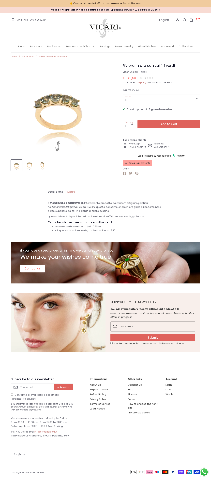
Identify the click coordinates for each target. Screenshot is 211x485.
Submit (153, 338)
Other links (135, 379)
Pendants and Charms (80, 46)
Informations (98, 379)
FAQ (130, 389)
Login (169, 384)
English (164, 20)
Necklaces (54, 46)
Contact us (33, 268)
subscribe (63, 387)
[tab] (55, 192)
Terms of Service (100, 404)
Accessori (167, 46)
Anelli (144, 72)
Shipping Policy (99, 389)
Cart (168, 389)
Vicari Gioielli (130, 72)
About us (95, 384)
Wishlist (170, 394)
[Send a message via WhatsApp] (204, 472)
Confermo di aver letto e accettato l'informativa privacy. (149, 343)
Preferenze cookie (139, 412)
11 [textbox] (126, 100)
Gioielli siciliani (147, 46)
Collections (186, 46)
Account (171, 379)
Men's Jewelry (124, 46)
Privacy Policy (98, 399)
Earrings (105, 46)
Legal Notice (97, 408)
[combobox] (161, 98)
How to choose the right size (143, 405)
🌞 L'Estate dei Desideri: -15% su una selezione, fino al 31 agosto (105, 3)
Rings (21, 46)
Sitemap (133, 394)
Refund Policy (98, 394)
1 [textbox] (125, 126)
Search (132, 399)
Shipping (142, 82)
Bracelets (36, 46)
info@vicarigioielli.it (45, 431)
